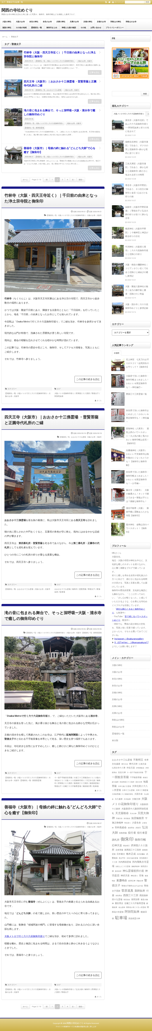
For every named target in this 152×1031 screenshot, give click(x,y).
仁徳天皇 (142, 764)
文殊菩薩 (119, 850)
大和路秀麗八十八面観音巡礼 (122, 794)
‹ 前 (46, 180)
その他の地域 (21, 28)
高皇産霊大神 (134, 918)
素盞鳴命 (121, 880)
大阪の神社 (6, 22)
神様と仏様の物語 (69, 28)
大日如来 (127, 799)
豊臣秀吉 (119, 903)
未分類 (115, 740)
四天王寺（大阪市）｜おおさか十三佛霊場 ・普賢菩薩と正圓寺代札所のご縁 (60, 83)
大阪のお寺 (20, 22)
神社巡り (134, 876)
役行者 (132, 832)
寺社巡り (127, 823)
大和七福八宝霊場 (124, 786)
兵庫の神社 (60, 22)
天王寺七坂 (90, 780)
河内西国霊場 (124, 862)
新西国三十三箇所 (81, 783)
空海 (141, 875)
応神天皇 (117, 845)
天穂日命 (119, 818)
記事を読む (95, 72)
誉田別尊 (135, 899)
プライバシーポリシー (115, 28)
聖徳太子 (95, 393)
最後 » (81, 180)
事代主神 (133, 764)
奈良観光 (127, 818)
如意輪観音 (137, 818)
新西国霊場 (94, 783)
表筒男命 (118, 896)
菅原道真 (127, 890)
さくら (99, 401)
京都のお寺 (101, 22)
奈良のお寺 (47, 22)
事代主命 (124, 764)
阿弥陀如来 (58, 396)
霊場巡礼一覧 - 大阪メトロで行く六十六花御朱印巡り (54, 61)
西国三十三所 (130, 895)
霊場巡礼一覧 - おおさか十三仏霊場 (48, 90)
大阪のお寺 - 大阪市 (84, 61)
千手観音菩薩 (136, 777)
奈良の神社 (33, 22)
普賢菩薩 (82, 589)
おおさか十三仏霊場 (62, 589)
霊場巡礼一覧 (36, 28)
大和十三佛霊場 (142, 790)
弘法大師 (79, 989)
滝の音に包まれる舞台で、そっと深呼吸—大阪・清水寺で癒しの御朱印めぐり (59, 112)
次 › (73, 180)
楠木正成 (131, 854)
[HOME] (109, 2)
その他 (83, 28)
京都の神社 (87, 22)
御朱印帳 (140, 839)
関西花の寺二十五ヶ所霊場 (136, 907)
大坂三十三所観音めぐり (84, 778)
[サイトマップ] (113, 2)
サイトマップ (119, 2)
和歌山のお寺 (131, 22)
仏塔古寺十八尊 (118, 768)
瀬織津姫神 (135, 866)
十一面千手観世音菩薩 (63, 778)
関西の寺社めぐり (17, 10)
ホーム (25, 180)
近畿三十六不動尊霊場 (72, 786)
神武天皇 (125, 875)
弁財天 (138, 828)
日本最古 (121, 854)
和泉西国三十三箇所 (127, 782)
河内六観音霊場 (132, 858)
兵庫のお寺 (74, 22)
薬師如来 (139, 890)
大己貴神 (118, 799)
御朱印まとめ (51, 28)
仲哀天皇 (131, 768)
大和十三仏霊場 (128, 790)
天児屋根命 (122, 813)
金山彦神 (121, 907)
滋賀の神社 (6, 28)
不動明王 (138, 759)
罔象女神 (140, 881)
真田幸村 (118, 871)
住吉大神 (122, 772)
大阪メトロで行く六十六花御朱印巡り (24, 936)
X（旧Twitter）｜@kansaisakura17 (131, 642)
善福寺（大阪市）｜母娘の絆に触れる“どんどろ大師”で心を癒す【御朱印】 (59, 150)
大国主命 (138, 794)
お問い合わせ (96, 28)
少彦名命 (136, 822)
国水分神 (139, 782)
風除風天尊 (87, 786)
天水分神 (133, 813)
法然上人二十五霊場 (122, 866)
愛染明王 (126, 846)
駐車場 (62, 592)
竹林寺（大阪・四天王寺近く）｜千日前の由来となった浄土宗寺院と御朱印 (60, 54)
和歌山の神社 (115, 22)
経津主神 (131, 881)
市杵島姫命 (121, 827)
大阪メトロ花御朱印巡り (64, 393)
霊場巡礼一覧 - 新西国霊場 (34, 128)
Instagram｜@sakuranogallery (129, 639)
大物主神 (136, 799)
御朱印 (74, 589)
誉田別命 (127, 900)
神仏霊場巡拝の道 (133, 870)
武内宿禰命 (141, 854)
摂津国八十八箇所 (83, 393)
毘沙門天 (122, 858)
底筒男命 (131, 828)
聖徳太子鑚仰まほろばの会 (132, 886)
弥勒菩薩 (123, 833)
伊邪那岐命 (140, 768)
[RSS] (106, 2)
